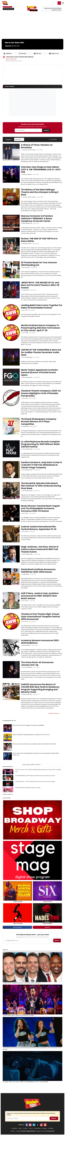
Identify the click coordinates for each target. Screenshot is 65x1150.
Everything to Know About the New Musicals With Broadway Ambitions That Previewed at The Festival (32, 1048)
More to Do (55, 53)
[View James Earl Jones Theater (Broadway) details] (32, 73)
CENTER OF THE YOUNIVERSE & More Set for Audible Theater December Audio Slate (41, 352)
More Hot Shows (17, 927)
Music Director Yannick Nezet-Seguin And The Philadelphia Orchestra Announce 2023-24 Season (40, 508)
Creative (8, 53)
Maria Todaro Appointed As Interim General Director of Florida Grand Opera (39, 372)
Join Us (31, 1128)
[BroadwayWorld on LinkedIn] (33, 1124)
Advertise (14, 1128)
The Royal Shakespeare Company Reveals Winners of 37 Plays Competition (38, 421)
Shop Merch (8, 6)
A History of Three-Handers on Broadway (37, 146)
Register (50, 3)
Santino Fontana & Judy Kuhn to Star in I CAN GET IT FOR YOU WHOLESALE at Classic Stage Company (41, 465)
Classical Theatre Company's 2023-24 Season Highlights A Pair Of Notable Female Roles (41, 393)
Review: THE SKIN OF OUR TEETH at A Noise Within (39, 240)
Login (55, 3)
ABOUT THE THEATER (11, 59)
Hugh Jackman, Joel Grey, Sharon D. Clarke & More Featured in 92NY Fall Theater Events (40, 549)
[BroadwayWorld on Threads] (41, 1124)
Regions (45, 1128)
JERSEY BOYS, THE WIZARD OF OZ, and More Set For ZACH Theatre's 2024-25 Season (40, 285)
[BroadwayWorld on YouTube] (45, 1124)
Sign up (57, 940)
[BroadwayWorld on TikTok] (37, 1124)
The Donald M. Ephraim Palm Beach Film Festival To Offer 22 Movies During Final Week (41, 486)
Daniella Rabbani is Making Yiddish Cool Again (27, 787)
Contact (25, 1128)
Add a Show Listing (8, 8)
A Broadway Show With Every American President (18, 1015)
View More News (53, 713)
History (23, 53)
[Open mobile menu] (63, 3)
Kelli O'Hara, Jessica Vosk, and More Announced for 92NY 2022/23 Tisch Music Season (40, 596)
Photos (38, 53)
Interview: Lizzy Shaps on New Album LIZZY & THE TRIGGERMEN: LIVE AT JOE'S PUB (41, 169)
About (20, 1128)
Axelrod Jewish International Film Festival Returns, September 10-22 (38, 528)
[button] (59, 3)
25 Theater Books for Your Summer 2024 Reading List (39, 263)
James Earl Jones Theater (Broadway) (20, 57)
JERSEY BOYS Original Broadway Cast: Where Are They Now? (21, 983)
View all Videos (7, 794)
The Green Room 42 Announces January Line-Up (37, 663)
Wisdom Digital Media (28, 1131)
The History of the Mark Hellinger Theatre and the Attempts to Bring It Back (40, 192)
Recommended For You (9, 720)
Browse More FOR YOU (31, 764)
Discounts (47, 927)
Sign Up (46, 130)
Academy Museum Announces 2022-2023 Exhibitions (40, 641)
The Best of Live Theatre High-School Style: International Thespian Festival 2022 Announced (40, 617)
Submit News (37, 1128)
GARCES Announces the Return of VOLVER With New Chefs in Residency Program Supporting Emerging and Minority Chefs (40, 688)
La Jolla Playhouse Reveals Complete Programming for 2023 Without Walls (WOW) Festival (40, 444)
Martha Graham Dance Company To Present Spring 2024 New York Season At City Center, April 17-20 (40, 328)
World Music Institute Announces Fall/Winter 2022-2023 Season (38, 570)
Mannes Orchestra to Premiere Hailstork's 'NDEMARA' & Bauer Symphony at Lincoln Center (37, 218)
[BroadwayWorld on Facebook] (26, 1124)
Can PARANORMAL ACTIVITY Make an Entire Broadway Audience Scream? (35, 775)
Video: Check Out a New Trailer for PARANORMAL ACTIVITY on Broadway (25, 1082)
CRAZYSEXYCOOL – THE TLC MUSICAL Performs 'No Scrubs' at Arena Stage (35, 781)
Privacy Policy (50, 1131)
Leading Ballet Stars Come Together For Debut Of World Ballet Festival (41, 306)
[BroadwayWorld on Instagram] (30, 1124)
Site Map (50, 1128)
